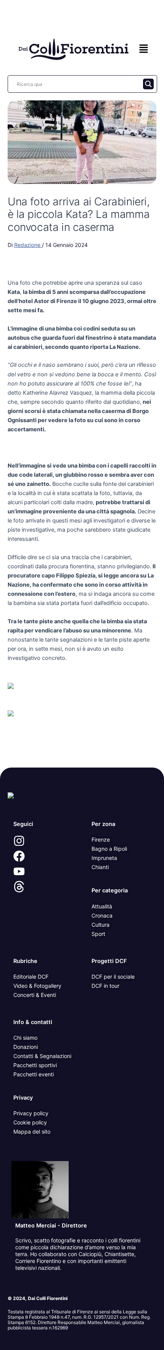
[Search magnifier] (148, 84)
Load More (82, 750)
